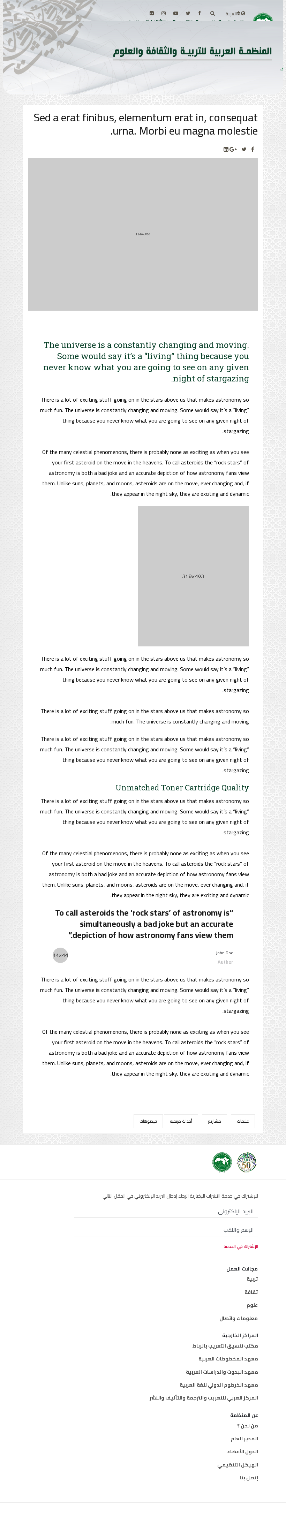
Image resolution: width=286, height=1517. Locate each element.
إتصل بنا (249, 1477)
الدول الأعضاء (242, 1451)
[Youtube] (175, 13)
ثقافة (251, 1292)
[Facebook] (252, 149)
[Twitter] (244, 149)
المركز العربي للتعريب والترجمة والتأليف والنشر (204, 1398)
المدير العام (244, 1438)
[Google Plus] (233, 149)
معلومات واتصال (238, 1318)
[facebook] (199, 13)
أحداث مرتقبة (181, 1121)
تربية (252, 1279)
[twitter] (188, 13)
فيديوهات (148, 1121)
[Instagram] (163, 13)
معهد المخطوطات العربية (228, 1359)
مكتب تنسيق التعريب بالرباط (225, 1346)
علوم (252, 1305)
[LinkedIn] (226, 149)
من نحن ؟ (247, 1425)
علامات (243, 1121)
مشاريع (214, 1121)
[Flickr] (152, 13)
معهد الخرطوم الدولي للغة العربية (219, 1385)
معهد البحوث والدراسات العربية (222, 1372)
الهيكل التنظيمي (237, 1465)
